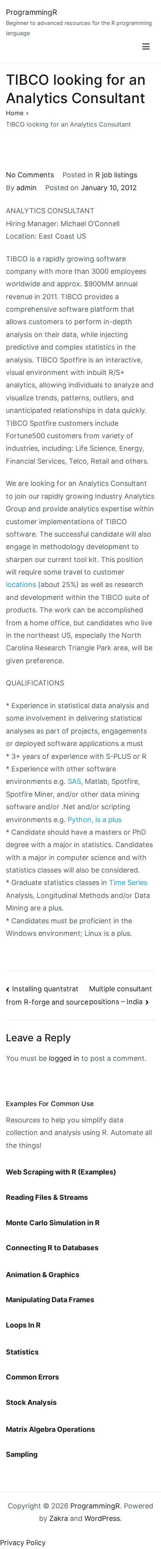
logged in (64, 1058)
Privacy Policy (23, 1542)
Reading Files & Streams (47, 1197)
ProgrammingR (31, 12)
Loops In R (23, 1325)
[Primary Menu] (146, 47)
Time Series (128, 882)
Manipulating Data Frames (50, 1300)
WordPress (102, 1518)
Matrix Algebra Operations (50, 1429)
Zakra (58, 1518)
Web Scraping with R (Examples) (61, 1172)
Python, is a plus (95, 820)
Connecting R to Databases (52, 1248)
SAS (74, 781)
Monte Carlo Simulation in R (53, 1223)
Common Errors (32, 1377)
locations (21, 584)
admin (26, 188)
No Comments (30, 175)
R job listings (116, 175)
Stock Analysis (31, 1402)
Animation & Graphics (42, 1275)
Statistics (22, 1352)
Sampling (22, 1454)
